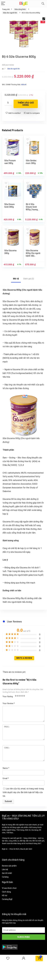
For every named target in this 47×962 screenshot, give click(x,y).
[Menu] (3, 3)
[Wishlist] (7, 958)
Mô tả (16, 278)
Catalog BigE (7, 899)
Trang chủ (6, 9)
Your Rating (8, 696)
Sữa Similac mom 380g (31, 161)
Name (6, 768)
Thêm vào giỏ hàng (26, 103)
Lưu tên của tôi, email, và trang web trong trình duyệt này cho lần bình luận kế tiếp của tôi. (23, 792)
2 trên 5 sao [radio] (17, 696)
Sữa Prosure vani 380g (10, 161)
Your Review (9, 703)
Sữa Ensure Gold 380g (9, 205)
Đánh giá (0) (28, 278)
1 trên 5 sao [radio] (16, 696)
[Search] (43, 3)
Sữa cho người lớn (10, 13)
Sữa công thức (20, 9)
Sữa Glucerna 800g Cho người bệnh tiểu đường (33, 254)
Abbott (23, 85)
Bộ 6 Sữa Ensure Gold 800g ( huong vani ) (32, 208)
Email (6, 778)
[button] (43, 18)
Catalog (5, 877)
